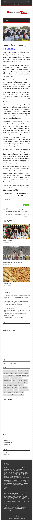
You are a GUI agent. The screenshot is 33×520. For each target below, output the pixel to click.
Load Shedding (6, 387)
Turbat (21, 392)
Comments (8, 442)
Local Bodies (15, 387)
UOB (13, 394)
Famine (25, 380)
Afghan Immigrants (7, 370)
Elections (14, 380)
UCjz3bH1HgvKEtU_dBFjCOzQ (12, 507)
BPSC (26, 370)
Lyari (20, 387)
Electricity (20, 380)
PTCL (4, 392)
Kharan (15, 385)
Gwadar (12, 382)
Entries (7, 440)
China (16, 373)
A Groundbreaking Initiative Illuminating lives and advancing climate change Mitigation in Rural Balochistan (17, 297)
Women (17, 394)
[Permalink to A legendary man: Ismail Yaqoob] (16, 260)
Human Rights (24, 382)
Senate (9, 392)
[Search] (28, 1)
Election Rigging (7, 380)
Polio (12, 390)
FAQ (16, 508)
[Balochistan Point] (16, 13)
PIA (8, 390)
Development (18, 375)
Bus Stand (5, 373)
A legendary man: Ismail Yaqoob (12, 262)
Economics (12, 378)
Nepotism (25, 387)
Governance (6, 382)
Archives (5, 452)
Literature (21, 385)
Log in (5, 438)
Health (17, 382)
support (16, 510)
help (8, 503)
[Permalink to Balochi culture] (16, 238)
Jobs (4, 385)
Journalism (9, 385)
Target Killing (15, 392)
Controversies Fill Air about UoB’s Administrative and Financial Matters (16, 210)
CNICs (20, 373)
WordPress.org (8, 444)
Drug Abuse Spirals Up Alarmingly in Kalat (16, 215)
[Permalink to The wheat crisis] (16, 281)
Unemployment (6, 394)
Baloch (15, 370)
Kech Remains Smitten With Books (13, 317)
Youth (22, 394)
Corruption (26, 373)
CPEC (4, 375)
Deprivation (10, 375)
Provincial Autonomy (23, 390)
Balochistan (20, 370)
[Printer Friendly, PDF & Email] (26, 206)
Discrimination (25, 375)
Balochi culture (7, 240)
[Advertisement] (16, 413)
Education (19, 378)
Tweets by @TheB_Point (9, 363)
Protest (16, 390)
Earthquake (6, 378)
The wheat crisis (8, 283)
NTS (4, 390)
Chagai (11, 373)
